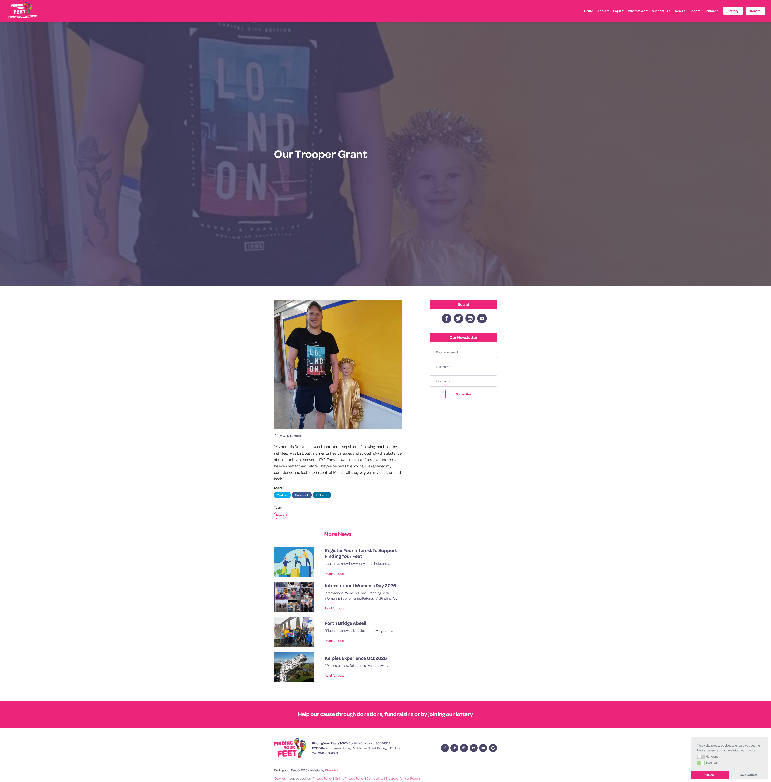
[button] (701, 757)
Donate (755, 11)
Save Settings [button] (748, 775)
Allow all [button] (710, 775)
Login (617, 11)
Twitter (282, 495)
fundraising (398, 714)
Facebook (302, 495)
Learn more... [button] (748, 750)
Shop (693, 11)
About (601, 11)
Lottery (733, 11)
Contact (710, 11)
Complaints (375, 778)
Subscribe (463, 394)
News (679, 11)
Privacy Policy (323, 778)
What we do (636, 11)
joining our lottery (450, 714)
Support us (660, 11)
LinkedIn (322, 495)
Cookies (280, 778)
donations (369, 714)
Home (588, 11)
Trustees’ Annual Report (403, 778)
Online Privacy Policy (350, 778)
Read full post (334, 573)
